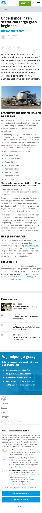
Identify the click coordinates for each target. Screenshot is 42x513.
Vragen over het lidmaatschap (18, 374)
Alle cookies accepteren (21, 493)
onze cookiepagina (29, 487)
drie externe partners (27, 467)
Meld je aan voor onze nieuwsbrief (20, 385)
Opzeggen (5, 417)
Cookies (4, 408)
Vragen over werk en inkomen (18, 377)
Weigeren (21, 506)
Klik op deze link (32, 246)
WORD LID (25, 3)
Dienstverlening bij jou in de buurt (20, 381)
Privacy (3, 412)
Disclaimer (4, 404)
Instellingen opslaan (21, 500)
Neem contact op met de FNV (18, 370)
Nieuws (5, 9)
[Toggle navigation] (39, 3)
